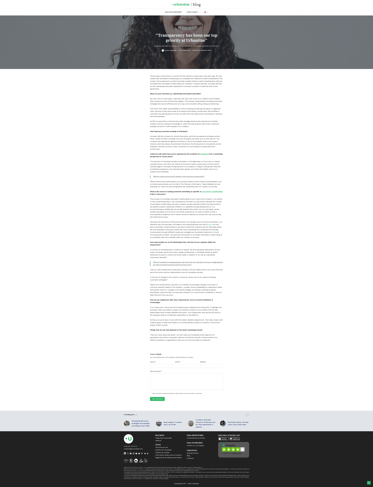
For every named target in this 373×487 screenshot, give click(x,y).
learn (210, 224)
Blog (188, 456)
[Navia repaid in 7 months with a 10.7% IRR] (159, 423)
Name (153, 362)
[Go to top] (369, 483)
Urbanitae (204, 154)
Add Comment (155, 371)
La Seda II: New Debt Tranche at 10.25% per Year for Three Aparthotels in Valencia (205, 423)
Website (203, 362)
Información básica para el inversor (168, 455)
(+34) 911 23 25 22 (130, 446)
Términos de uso (161, 447)
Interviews (196, 50)
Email (177, 362)
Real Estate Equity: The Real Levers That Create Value (238, 423)
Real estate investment (173, 12)
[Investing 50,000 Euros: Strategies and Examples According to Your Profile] (127, 423)
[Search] (248, 12)
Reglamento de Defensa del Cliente (168, 457)
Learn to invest (192, 12)
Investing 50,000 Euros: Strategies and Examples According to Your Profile (141, 423)
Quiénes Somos (192, 453)
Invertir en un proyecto (195, 445)
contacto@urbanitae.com (133, 449)
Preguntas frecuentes (163, 438)
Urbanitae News (206, 50)
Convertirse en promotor (196, 438)
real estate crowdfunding (212, 192)
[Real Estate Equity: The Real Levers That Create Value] (223, 423)
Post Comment (157, 399)
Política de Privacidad (163, 450)
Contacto (190, 458)
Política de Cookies (162, 452)
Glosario (158, 440)
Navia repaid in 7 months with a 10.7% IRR (173, 423)
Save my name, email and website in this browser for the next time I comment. (177, 393)
